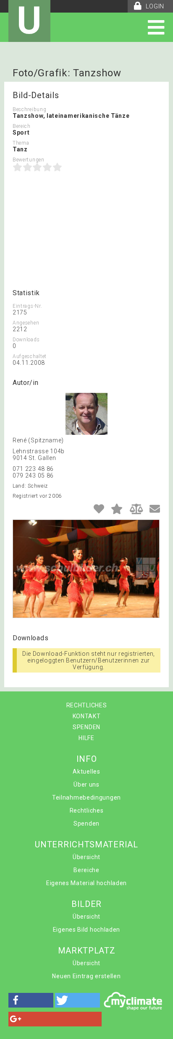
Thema (21, 143)
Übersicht (86, 857)
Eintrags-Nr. (27, 306)
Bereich (22, 126)
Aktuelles (86, 771)
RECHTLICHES (86, 705)
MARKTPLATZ (86, 950)
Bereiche (86, 870)
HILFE (86, 738)
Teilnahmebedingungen (86, 797)
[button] (30, 1000)
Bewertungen (29, 160)
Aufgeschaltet (30, 356)
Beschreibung (29, 109)
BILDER (86, 904)
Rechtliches (87, 810)
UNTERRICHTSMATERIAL (86, 844)
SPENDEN (86, 727)
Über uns (86, 784)
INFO (86, 759)
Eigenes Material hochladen (86, 883)
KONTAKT (87, 716)
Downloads (26, 340)
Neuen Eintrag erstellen (86, 976)
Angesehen (26, 323)
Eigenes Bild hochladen (86, 929)
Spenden (86, 823)
